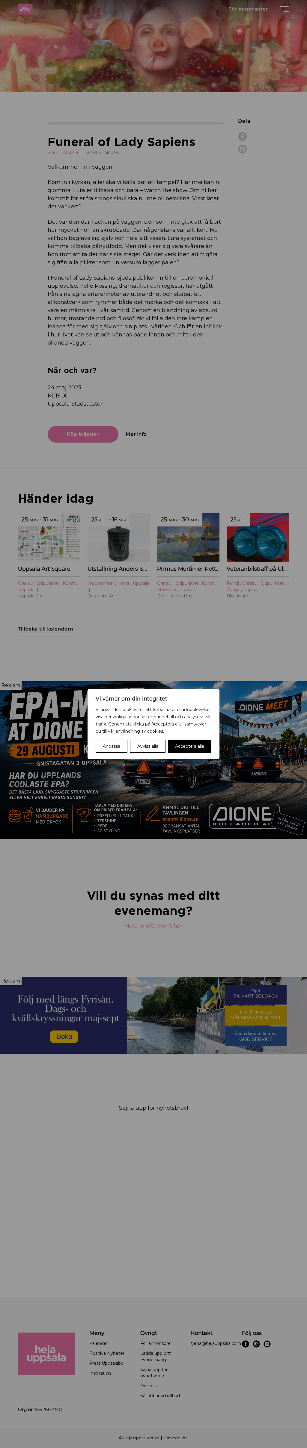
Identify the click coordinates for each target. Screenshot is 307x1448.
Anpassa (111, 746)
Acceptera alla (189, 746)
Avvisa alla (147, 746)
